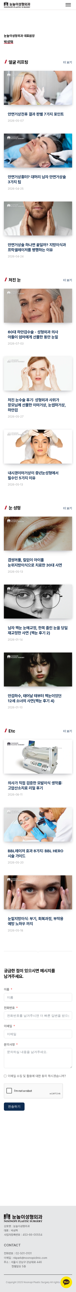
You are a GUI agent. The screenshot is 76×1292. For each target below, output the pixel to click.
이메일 (8, 1026)
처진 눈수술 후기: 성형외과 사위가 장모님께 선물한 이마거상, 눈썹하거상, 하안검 (37, 405)
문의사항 (9, 1044)
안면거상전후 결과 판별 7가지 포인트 (36, 114)
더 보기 (67, 62)
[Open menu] (68, 5)
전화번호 (9, 1008)
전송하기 (14, 1106)
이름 (6, 989)
